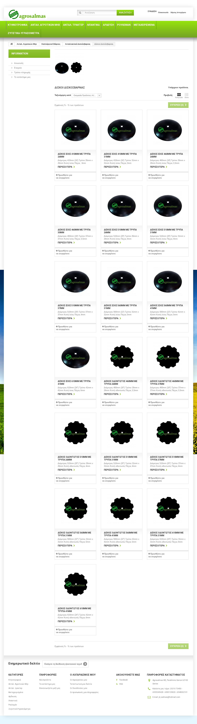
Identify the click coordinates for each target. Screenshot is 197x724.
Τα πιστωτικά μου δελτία (81, 684)
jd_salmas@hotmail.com (169, 697)
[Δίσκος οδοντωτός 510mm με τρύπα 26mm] (75, 433)
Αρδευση (12, 696)
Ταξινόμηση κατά (63, 95)
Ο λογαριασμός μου (83, 674)
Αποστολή (18, 63)
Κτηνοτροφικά (14, 680)
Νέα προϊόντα (45, 680)
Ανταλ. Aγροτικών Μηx (18, 684)
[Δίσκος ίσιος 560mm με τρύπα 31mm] (121, 281)
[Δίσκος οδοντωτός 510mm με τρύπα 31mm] (121, 433)
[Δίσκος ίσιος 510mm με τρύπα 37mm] (75, 281)
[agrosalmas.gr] (36, 14)
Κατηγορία (179, 97)
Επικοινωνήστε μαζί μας (49, 688)
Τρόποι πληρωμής (22, 72)
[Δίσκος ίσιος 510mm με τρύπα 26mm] (121, 206)
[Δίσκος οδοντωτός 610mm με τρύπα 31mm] (167, 509)
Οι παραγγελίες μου (78, 680)
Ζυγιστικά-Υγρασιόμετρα (19, 709)
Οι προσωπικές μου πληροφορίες (84, 692)
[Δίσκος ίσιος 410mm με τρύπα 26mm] (75, 130)
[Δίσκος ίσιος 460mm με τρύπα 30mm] (75, 206)
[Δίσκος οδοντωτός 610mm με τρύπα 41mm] (75, 584)
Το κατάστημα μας (22, 77)
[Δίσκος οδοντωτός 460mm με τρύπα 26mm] (121, 357)
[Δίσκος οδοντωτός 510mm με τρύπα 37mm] (167, 433)
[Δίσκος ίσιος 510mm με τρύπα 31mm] (167, 206)
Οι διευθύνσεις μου (78, 688)
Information (19, 53)
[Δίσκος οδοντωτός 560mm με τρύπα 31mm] (75, 509)
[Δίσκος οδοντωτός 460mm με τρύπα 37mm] (167, 357)
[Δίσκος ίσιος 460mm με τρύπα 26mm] (167, 130)
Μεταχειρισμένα (15, 692)
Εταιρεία (18, 68)
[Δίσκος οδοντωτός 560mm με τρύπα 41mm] (121, 509)
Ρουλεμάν (12, 705)
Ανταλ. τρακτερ (15, 688)
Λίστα (187, 97)
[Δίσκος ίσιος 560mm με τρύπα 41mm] (167, 281)
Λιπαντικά (12, 701)
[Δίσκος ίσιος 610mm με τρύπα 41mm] (75, 357)
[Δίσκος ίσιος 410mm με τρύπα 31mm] (121, 130)
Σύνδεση (152, 11)
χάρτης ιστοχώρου (178, 12)
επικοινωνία (163, 12)
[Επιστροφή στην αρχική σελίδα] (11, 44)
